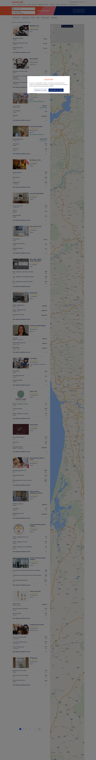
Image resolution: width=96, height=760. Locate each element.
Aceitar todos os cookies (56, 90)
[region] (48, 84)
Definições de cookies (41, 90)
